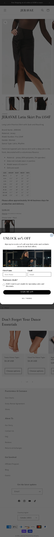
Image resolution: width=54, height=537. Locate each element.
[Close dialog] (51, 235)
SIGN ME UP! (27, 292)
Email (30, 270)
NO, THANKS (27, 298)
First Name (7, 270)
